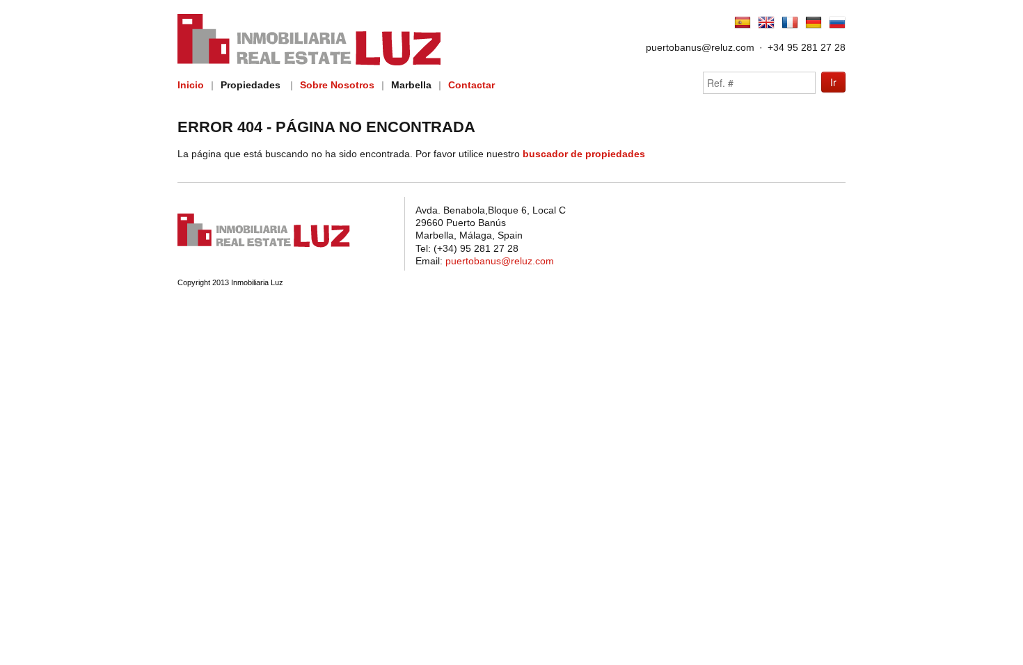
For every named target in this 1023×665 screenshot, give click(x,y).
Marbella (411, 84)
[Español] (742, 28)
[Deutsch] (813, 28)
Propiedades (250, 84)
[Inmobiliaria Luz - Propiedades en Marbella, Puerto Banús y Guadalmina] (263, 245)
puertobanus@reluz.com (700, 47)
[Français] (790, 28)
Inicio (190, 84)
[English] (766, 28)
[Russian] (837, 28)
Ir (833, 82)
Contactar (471, 84)
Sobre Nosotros (337, 84)
